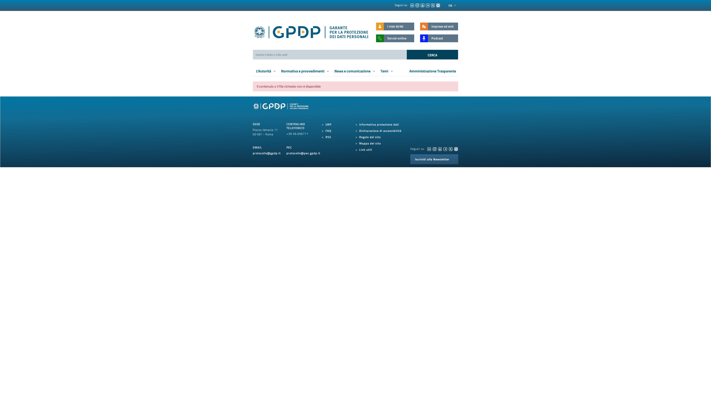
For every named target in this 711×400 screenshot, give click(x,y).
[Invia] (432, 54)
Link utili (365, 149)
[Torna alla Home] (311, 31)
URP (328, 124)
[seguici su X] (433, 5)
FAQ (328, 131)
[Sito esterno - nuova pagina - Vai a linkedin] (429, 148)
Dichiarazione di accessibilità (380, 131)
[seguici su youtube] (422, 5)
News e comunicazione (352, 71)
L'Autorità (264, 71)
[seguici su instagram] (417, 5)
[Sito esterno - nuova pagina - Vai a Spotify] (456, 148)
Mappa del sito (370, 143)
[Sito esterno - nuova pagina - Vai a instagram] (434, 148)
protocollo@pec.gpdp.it (303, 153)
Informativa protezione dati (379, 124)
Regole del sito (370, 137)
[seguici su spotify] (438, 5)
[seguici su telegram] (428, 5)
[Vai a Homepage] (281, 110)
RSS (328, 137)
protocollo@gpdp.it (267, 153)
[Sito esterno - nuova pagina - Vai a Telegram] (445, 148)
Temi (384, 71)
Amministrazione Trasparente (432, 71)
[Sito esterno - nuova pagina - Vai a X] (451, 148)
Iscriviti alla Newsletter (432, 159)
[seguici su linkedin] (412, 5)
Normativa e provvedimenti (303, 71)
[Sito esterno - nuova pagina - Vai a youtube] (440, 148)
